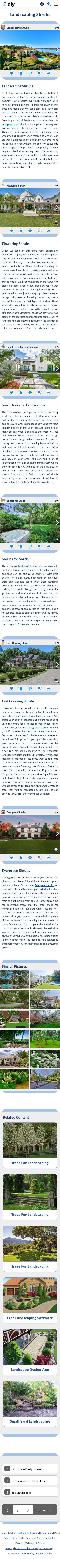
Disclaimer (13, 1553)
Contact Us (21, 1548)
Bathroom (23, 1532)
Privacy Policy (46, 1548)
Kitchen (12, 1532)
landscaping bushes (44, 96)
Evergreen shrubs (44, 885)
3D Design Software (35, 1543)
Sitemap (10, 1548)
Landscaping (49, 1538)
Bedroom (34, 1532)
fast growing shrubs (38, 727)
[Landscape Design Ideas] (2, 1523)
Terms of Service (44, 1553)
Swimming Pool (33, 1538)
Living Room (46, 1532)
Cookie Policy (27, 1553)
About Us (33, 1548)
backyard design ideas (30, 566)
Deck (14, 1538)
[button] (56, 4)
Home (3, 1532)
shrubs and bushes (18, 715)
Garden (19, 1543)
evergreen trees (10, 124)
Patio (21, 1538)
